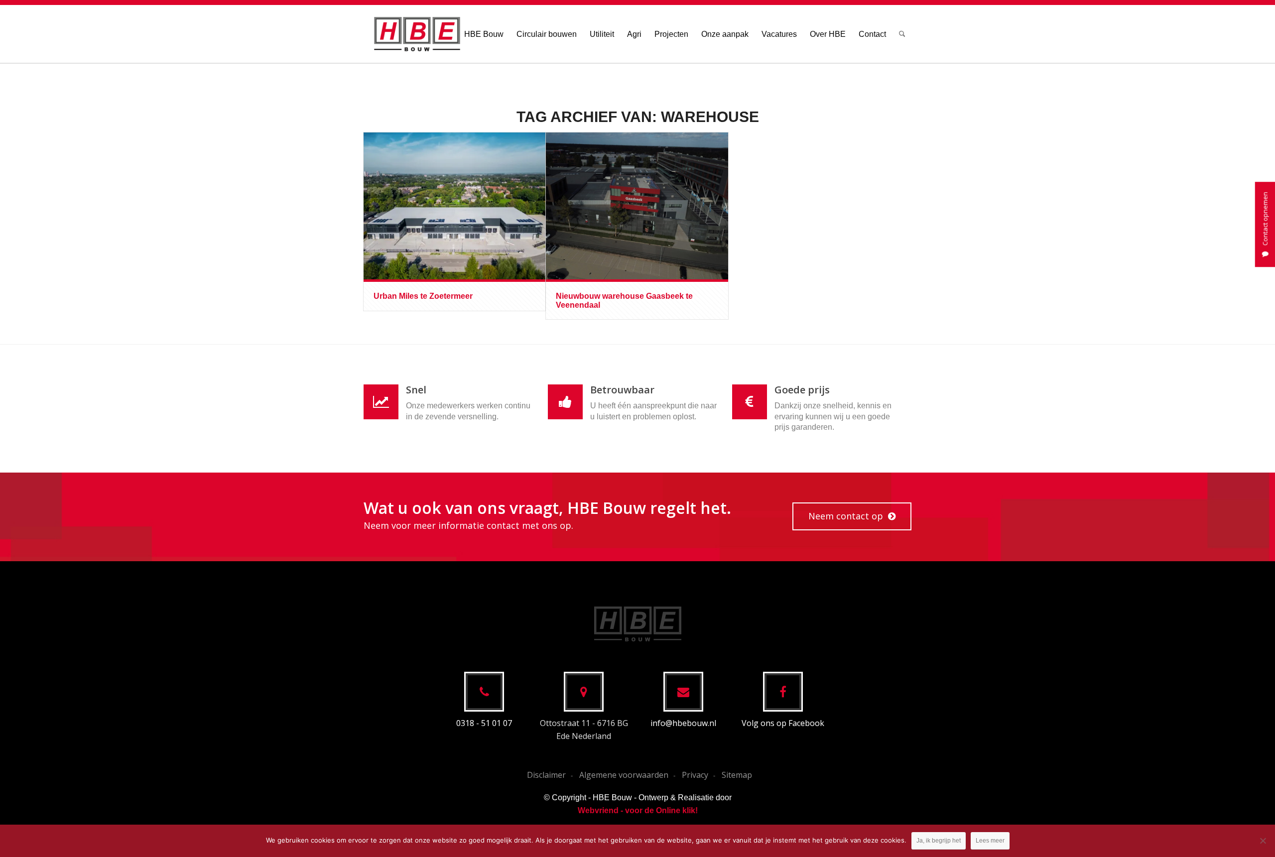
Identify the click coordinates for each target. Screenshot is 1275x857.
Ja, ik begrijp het (938, 840)
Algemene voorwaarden (623, 774)
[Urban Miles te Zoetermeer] (454, 205)
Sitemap (737, 774)
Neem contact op (845, 516)
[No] (1263, 841)
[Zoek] (902, 34)
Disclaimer (546, 774)
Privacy (695, 774)
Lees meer (990, 840)
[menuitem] (484, 34)
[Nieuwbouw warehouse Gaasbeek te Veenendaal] (637, 205)
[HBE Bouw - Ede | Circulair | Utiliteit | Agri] (417, 34)
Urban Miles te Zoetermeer (423, 296)
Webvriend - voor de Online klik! (638, 810)
